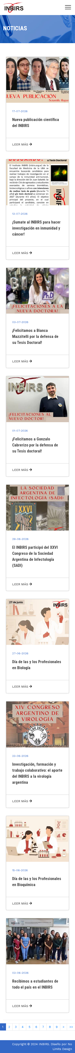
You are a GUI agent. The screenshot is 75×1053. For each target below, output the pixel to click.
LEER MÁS (20, 144)
